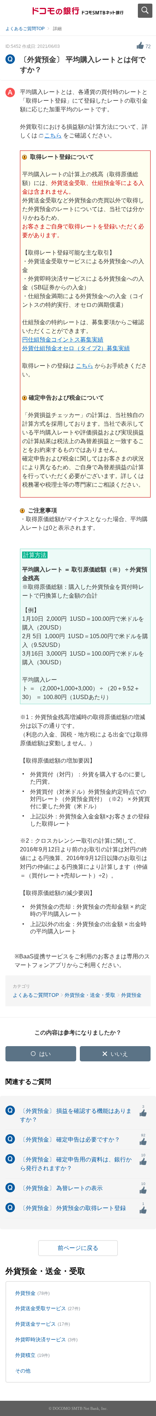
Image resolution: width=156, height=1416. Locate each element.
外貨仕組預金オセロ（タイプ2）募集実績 (76, 348)
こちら (53, 135)
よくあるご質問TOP (25, 28)
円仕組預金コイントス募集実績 (62, 340)
